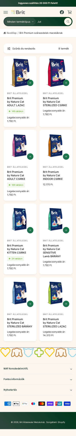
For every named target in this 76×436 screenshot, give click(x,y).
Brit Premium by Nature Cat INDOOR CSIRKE (53, 175)
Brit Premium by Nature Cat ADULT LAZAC (16, 102)
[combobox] (54, 21)
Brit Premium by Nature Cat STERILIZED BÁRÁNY (19, 323)
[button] (6, 12)
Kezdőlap (12, 32)
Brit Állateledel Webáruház (32, 422)
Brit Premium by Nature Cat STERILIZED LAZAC (54, 323)
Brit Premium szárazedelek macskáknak (41, 32)
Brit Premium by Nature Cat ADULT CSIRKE (16, 175)
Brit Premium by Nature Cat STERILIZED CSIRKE (55, 102)
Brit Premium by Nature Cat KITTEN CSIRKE (16, 249)
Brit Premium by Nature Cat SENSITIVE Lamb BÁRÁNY (52, 251)
